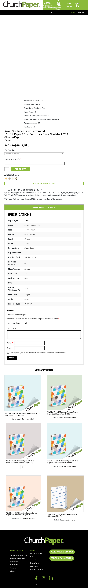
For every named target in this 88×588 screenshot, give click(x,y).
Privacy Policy (34, 566)
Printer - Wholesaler (62, 558)
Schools (12, 571)
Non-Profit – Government (17, 558)
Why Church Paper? (36, 553)
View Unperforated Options (44, 183)
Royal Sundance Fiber (32, 225)
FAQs (31, 557)
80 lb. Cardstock (30, 234)
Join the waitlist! (28, 419)
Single (26, 248)
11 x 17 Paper (29, 230)
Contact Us (33, 560)
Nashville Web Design (43, 586)
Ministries (13, 568)
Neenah (27, 269)
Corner (32, 248)
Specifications (38, 207)
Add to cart (20, 169)
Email (9, 348)
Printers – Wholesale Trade (18, 555)
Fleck (26, 221)
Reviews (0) (51, 207)
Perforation (9, 150)
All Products (81, 13)
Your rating (11, 323)
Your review (12, 328)
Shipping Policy (34, 563)
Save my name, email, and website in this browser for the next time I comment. (38, 353)
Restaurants (14, 565)
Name (10, 343)
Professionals (14, 561)
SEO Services (50, 586)
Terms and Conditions (37, 569)
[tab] (38, 207)
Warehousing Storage (62, 552)
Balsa (26, 244)
